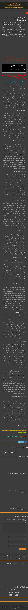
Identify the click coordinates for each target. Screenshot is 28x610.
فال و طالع (4, 34)
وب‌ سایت (24, 543)
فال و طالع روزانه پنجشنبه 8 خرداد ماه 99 (17, 65)
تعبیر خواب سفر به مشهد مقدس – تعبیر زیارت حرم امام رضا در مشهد (10, 451)
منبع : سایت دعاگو (22, 68)
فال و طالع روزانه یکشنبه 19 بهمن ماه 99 (17, 473)
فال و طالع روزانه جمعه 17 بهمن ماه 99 (17, 508)
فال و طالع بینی (17, 27)
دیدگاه (24, 522)
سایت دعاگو (21, 426)
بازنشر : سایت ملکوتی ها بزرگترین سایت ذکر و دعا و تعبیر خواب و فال (14, 70)
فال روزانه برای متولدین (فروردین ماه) (18, 66)
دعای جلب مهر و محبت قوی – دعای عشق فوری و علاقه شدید (18, 447)
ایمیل (25, 539)
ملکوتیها (19, 606)
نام (25, 535)
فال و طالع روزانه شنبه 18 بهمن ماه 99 (17, 490)
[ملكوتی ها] (14, 5)
